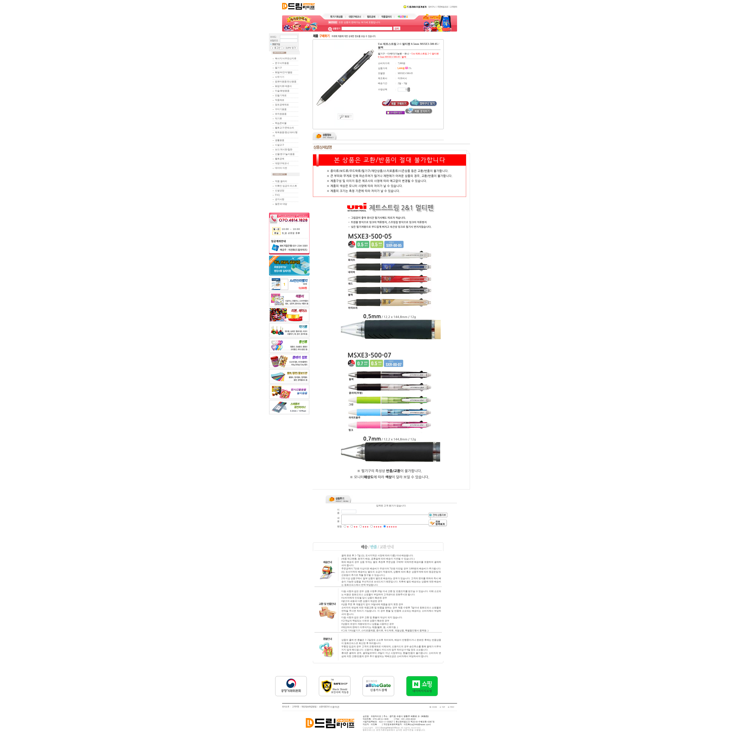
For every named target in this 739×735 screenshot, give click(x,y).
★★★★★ (391, 526)
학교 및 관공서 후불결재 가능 (354, 22)
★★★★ (377, 526)
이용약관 (334, 707)
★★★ (365, 526)
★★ (356, 526)
